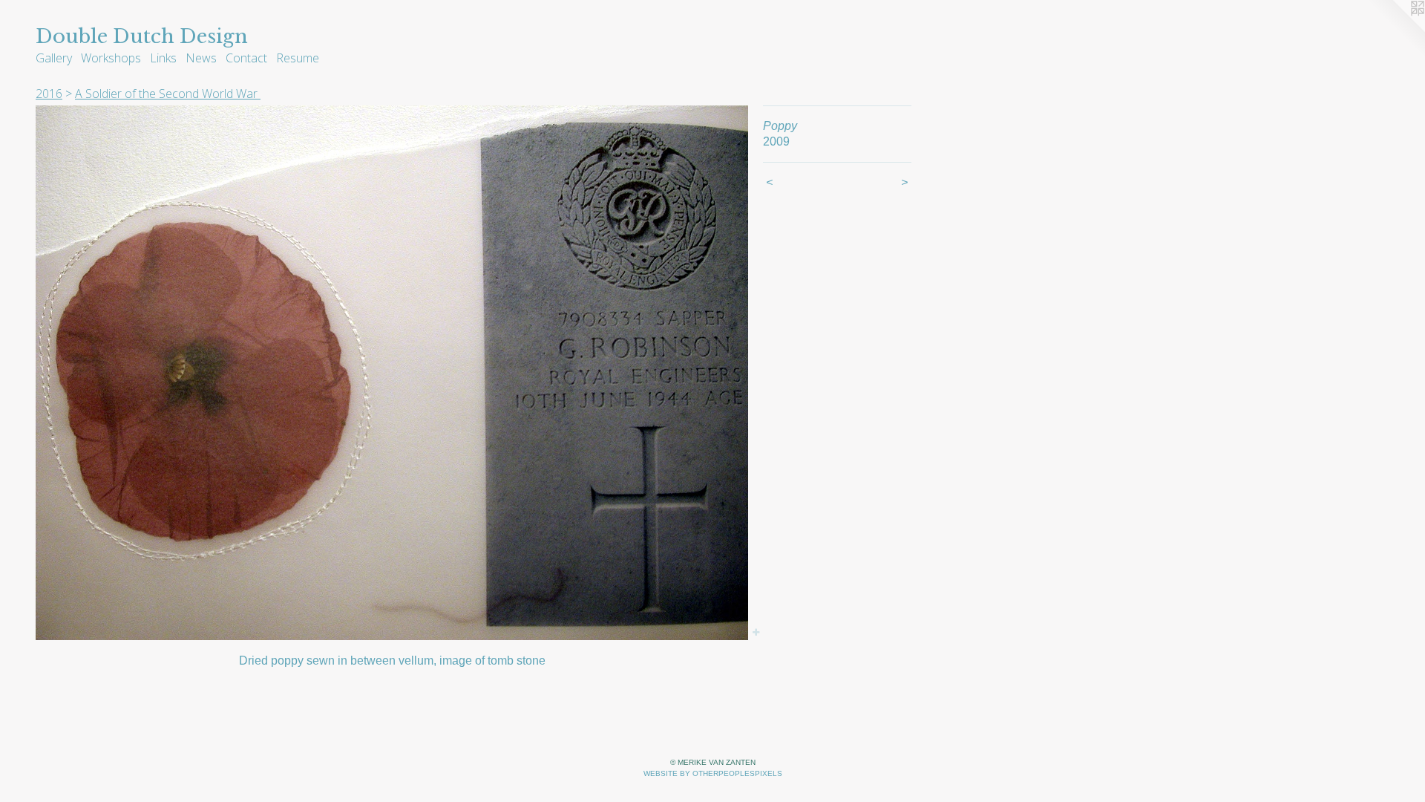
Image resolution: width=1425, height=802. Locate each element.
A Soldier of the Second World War (168, 93)
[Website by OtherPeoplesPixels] (1395, 29)
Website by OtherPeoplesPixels (712, 773)
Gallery (54, 58)
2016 (49, 93)
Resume (297, 58)
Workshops (111, 58)
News (201, 58)
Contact (246, 58)
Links (163, 58)
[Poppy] (392, 372)
